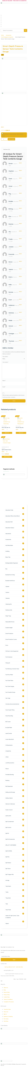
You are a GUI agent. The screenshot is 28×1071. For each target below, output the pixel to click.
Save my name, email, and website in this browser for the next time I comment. (13, 396)
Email (4, 386)
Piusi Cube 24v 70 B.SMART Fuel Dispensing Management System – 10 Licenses (7, 427)
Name (4, 380)
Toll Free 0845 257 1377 (9, 967)
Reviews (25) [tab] (6, 149)
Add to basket (11, 139)
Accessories (8, 35)
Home (2, 35)
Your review (6, 362)
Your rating (5, 356)
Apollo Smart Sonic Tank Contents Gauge (7, 449)
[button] (7, 457)
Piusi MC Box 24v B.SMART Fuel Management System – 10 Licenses (21, 427)
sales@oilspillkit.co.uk (8, 970)
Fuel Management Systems (7, 37)
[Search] (25, 30)
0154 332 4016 (19, 967)
